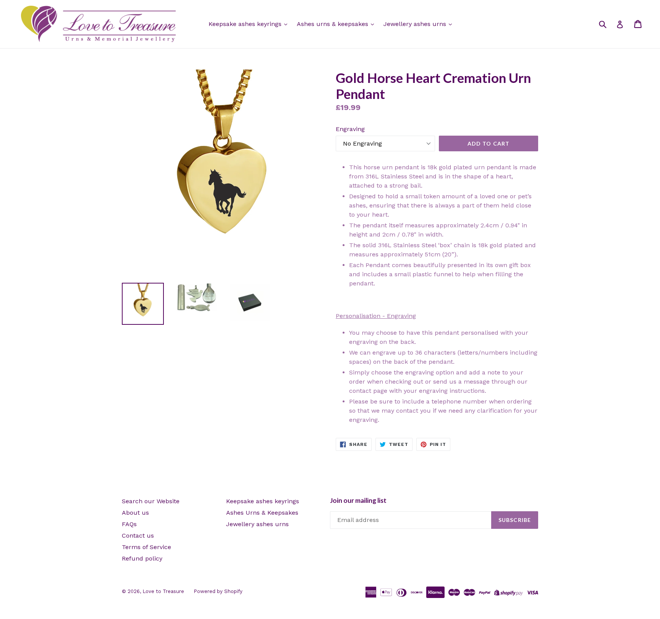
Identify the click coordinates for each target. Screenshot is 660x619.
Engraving (350, 129)
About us (135, 512)
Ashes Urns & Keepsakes (262, 512)
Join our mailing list (358, 500)
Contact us (138, 535)
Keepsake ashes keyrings (246, 24)
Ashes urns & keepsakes (333, 24)
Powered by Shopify (218, 591)
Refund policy (142, 558)
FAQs (129, 524)
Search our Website (151, 501)
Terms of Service (146, 547)
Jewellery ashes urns (415, 24)
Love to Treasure (163, 591)
